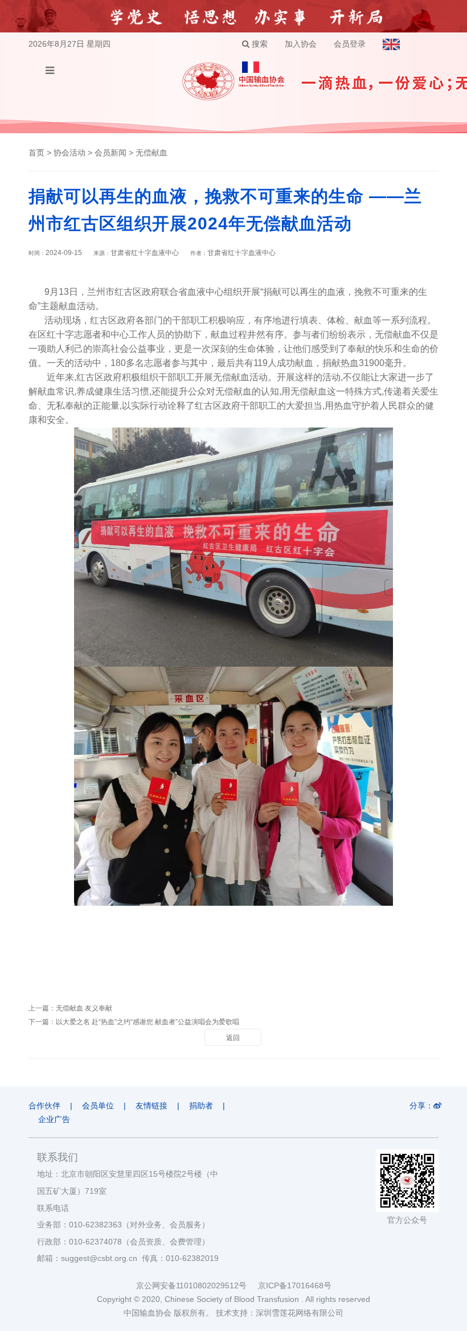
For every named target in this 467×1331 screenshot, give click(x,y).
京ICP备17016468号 (294, 1285)
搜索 (258, 43)
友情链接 (151, 1105)
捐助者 (201, 1105)
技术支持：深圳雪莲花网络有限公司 (279, 1312)
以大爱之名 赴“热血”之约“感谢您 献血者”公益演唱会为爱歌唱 (147, 1022)
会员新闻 (110, 152)
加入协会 (301, 43)
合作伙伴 (44, 1105)
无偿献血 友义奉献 (84, 1008)
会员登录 (350, 43)
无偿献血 (151, 152)
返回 (233, 1038)
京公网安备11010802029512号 (197, 1285)
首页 (36, 152)
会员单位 (98, 1105)
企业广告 (54, 1119)
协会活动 (69, 152)
